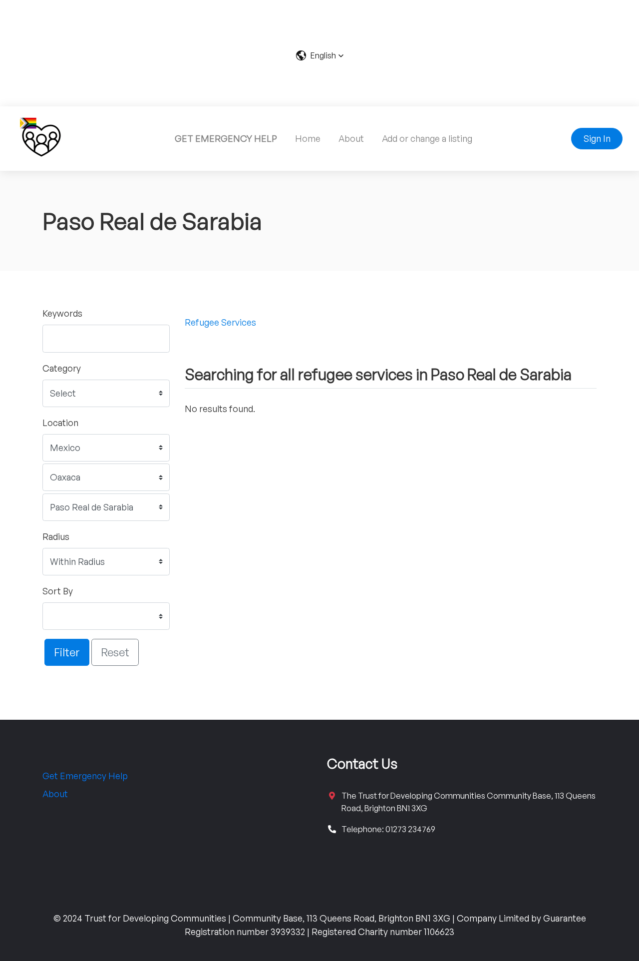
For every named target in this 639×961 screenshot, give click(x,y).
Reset (115, 652)
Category (61, 368)
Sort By (57, 590)
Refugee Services (220, 322)
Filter (67, 652)
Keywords (62, 313)
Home (307, 138)
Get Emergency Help (85, 775)
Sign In (597, 138)
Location (60, 422)
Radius (55, 536)
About (351, 138)
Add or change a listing (427, 138)
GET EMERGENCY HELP (226, 138)
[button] (320, 55)
